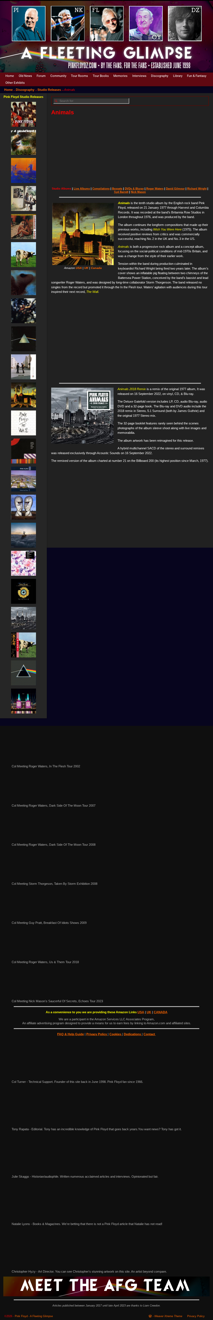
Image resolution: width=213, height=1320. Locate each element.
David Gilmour (175, 188)
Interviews (139, 76)
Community (58, 76)
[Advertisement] (130, 149)
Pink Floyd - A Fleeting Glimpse (34, 1316)
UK (86, 268)
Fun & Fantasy (196, 76)
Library (177, 76)
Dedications (133, 1034)
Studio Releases (49, 89)
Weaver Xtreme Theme (168, 1316)
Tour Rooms (79, 76)
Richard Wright (197, 188)
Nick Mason (138, 192)
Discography (159, 76)
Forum (41, 76)
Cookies (115, 1034)
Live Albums (82, 188)
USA (79, 268)
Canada (96, 268)
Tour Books (101, 76)
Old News (25, 76)
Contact (150, 1034)
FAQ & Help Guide (70, 1034)
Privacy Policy (97, 1034)
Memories (120, 76)
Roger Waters (154, 188)
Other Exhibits (15, 83)
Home (9, 76)
